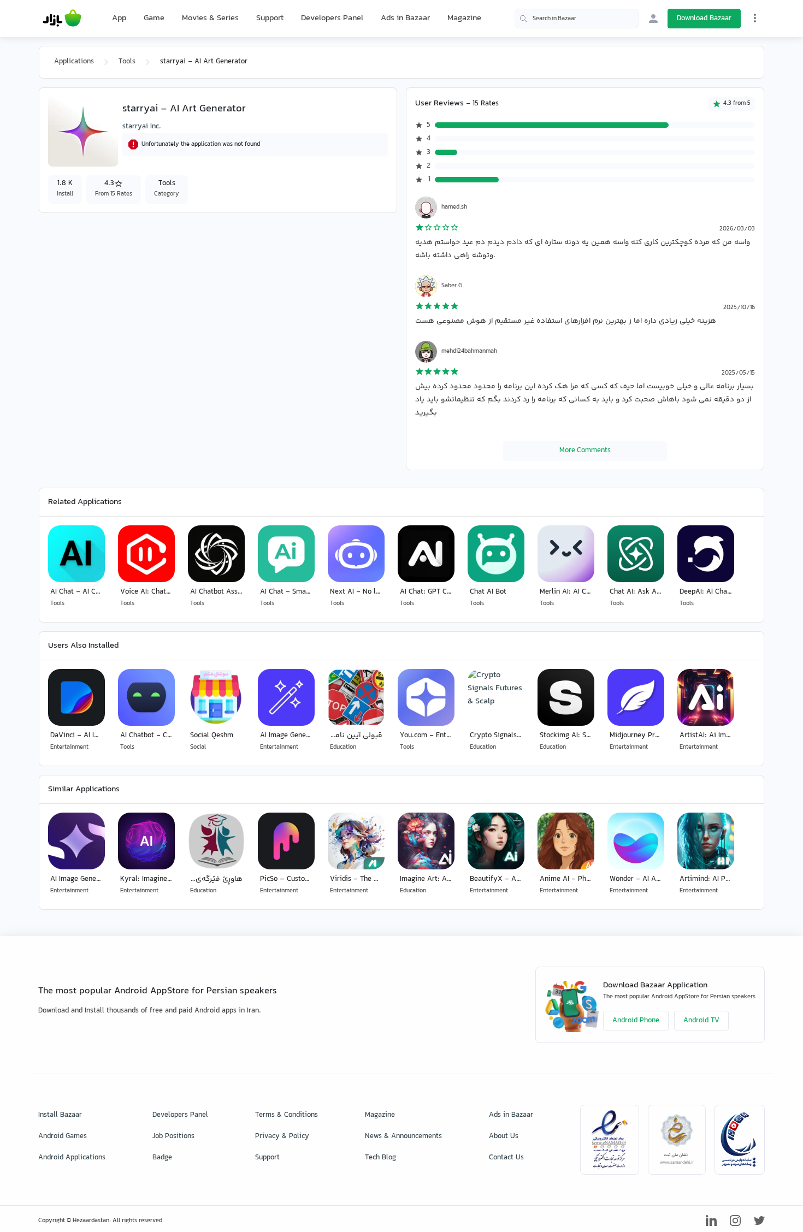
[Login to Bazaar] (653, 18)
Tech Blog (380, 1158)
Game (154, 18)
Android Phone (635, 1021)
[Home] (62, 18)
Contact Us (506, 1158)
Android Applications (71, 1158)
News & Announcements (403, 1136)
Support (270, 18)
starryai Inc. (141, 127)
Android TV (701, 1021)
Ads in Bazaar (405, 18)
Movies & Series (210, 18)
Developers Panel (332, 18)
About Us (503, 1136)
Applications (74, 62)
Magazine (464, 18)
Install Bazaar (60, 1115)
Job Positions (173, 1136)
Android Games (62, 1136)
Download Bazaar (704, 19)
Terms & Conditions (286, 1115)
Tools (127, 62)
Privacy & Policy (282, 1136)
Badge (162, 1158)
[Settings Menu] (755, 18)
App (119, 18)
